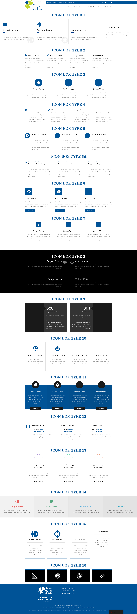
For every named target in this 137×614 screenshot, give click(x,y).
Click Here (35, 408)
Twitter (105, 2)
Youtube (111, 2)
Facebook (102, 2)
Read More (30, 210)
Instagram (108, 2)
